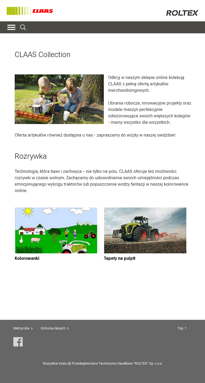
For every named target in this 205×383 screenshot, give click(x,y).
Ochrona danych (53, 328)
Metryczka (21, 328)
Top (180, 328)
